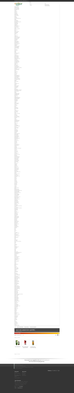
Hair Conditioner (16, 207)
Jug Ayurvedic (16, 322)
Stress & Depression (16, 135)
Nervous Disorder (16, 134)
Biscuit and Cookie (16, 261)
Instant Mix (15, 248)
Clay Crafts (15, 153)
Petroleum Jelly (16, 198)
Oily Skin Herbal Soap (16, 156)
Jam (14, 243)
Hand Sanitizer (16, 306)
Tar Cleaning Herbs (16, 91)
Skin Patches (15, 115)
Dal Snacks (15, 266)
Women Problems (16, 56)
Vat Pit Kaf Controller (16, 8)
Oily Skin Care (16, 193)
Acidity (15, 10)
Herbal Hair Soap (16, 158)
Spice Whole (15, 240)
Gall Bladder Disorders (16, 93)
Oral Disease (15, 129)
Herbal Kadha (15, 259)
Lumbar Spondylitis (16, 47)
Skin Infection (16, 111)
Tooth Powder (15, 163)
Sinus (15, 122)
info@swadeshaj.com (45, 360)
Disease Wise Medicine (17, 138)
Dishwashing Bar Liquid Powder (17, 252)
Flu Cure (15, 54)
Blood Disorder (16, 95)
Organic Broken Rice (16, 281)
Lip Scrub (15, 186)
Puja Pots (15, 310)
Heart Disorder (16, 22)
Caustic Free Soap (16, 160)
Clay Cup (15, 150)
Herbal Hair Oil (16, 204)
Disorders (15, 92)
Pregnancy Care (16, 63)
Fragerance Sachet (16, 216)
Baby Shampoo (16, 222)
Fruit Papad (15, 244)
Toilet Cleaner (15, 303)
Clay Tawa (15, 141)
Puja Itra (15, 311)
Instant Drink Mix (16, 315)
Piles (15, 82)
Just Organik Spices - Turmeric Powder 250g (33, 347)
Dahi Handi (15, 147)
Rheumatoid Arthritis (16, 38)
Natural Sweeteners (16, 234)
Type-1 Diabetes (16, 20)
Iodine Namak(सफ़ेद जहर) (17, 274)
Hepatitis (15, 102)
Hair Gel (15, 210)
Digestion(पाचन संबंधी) (16, 9)
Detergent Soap (16, 300)
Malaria (15, 51)
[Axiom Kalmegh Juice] (17, 342)
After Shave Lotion (16, 201)
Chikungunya (15, 49)
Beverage (15, 313)
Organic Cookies (16, 295)
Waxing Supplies (16, 202)
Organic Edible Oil (16, 297)
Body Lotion (15, 184)
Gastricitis (15, 11)
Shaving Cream (16, 200)
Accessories (15, 232)
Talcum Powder (16, 161)
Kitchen (15, 233)
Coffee (15, 260)
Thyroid (15, 35)
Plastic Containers (16, 268)
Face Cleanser (16, 182)
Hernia (15, 70)
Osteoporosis (15, 44)
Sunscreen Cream (16, 169)
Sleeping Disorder (16, 136)
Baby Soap (15, 223)
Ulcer (15, 34)
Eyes (15, 228)
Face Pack (15, 178)
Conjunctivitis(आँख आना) (17, 76)
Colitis (15, 128)
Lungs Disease (16, 123)
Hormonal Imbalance (16, 31)
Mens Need (15, 227)
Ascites (15, 88)
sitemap (30, 2)
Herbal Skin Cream (16, 167)
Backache (15, 40)
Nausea (15, 16)
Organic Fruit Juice (16, 285)
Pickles (15, 242)
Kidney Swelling (16, 108)
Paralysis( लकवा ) (16, 41)
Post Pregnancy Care (16, 61)
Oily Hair (15, 206)
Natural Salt (15, 273)
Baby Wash (15, 224)
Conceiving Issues (16, 60)
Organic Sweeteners (16, 290)
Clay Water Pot (16, 151)
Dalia (15, 245)
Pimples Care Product (16, 194)
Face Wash (15, 176)
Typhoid (15, 52)
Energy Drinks (16, 316)
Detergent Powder (16, 299)
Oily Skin (15, 172)
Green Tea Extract (16, 257)
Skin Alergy (15, 117)
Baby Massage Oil (16, 217)
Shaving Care (15, 199)
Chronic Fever (16, 50)
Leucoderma (15, 119)
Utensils (15, 270)
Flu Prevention (16, 53)
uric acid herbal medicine (17, 79)
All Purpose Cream (16, 168)
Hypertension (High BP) (17, 28)
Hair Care (15, 203)
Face (15, 231)
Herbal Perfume (16, 213)
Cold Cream (15, 174)
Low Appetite (15, 13)
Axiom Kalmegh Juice (17, 346)
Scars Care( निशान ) (16, 195)
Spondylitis (15, 45)
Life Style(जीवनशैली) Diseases (17, 18)
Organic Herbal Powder (17, 288)
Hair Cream (15, 211)
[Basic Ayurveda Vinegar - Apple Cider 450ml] (25, 342)
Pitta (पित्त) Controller (16, 7)
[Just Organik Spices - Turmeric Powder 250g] (33, 342)
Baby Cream (15, 220)
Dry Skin (15, 173)
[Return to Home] (15, 327)
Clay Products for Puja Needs (17, 148)
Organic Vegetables (16, 298)
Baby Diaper (15, 225)
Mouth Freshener (16, 166)
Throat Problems (16, 86)
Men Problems (16, 65)
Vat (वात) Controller (16, 6)
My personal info (24, 375)
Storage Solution (16, 267)
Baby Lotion (15, 219)
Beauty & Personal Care (17, 154)
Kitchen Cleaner (16, 251)
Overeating (15, 17)
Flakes (15, 250)
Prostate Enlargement (16, 66)
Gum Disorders (16, 131)
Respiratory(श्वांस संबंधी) (16, 120)
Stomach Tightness (16, 15)
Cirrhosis (15, 104)
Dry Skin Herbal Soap (16, 157)
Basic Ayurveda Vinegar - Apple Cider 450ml (25, 347)
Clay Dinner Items (16, 145)
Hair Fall (15, 72)
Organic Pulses (16, 279)
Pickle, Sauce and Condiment (17, 241)
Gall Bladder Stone (16, 94)
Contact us (28, 0)
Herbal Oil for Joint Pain (17, 43)
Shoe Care (15, 301)
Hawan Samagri (16, 308)
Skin (14, 109)
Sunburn (15, 118)
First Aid (15, 318)
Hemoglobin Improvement (17, 97)
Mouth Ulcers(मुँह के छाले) (17, 133)
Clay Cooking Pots (16, 140)
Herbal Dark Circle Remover (17, 192)
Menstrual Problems (16, 57)
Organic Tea (15, 282)
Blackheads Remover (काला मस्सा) (18, 190)
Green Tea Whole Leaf (16, 256)
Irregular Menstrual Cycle (17, 58)
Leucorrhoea (15, 59)
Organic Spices (16, 276)
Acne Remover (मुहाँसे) (16, 191)
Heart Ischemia (16, 26)
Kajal (15, 229)
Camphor (15, 309)
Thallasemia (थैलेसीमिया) (17, 98)
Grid (57, 335)
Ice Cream (15, 317)
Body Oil (15, 188)
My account (24, 371)
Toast (15, 275)
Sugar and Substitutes (16, 235)
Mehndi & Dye (16, 208)
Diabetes (15, 19)
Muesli (15, 249)
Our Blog (15, 324)
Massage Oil (15, 68)
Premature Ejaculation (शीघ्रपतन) (18, 67)
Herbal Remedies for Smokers (17, 90)
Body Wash (15, 183)
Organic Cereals (16, 278)
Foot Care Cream (16, 175)
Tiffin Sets (15, 269)
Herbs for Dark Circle (16, 116)
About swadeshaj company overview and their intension (17, 376)
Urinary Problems (16, 77)
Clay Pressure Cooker (16, 144)
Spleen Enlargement (16, 85)
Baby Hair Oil (15, 218)
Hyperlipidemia (16, 100)
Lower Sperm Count (16, 69)
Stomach (15, 126)
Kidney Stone (15, 107)
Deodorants (15, 215)
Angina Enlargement (16, 27)
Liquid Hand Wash (16, 304)
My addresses (23, 374)
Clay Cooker (15, 142)
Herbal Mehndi (16, 209)
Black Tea (15, 254)
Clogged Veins (16, 25)
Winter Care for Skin (16, 197)
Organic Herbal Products (17, 286)
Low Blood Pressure (16, 83)
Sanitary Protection (16, 226)
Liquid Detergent (16, 302)
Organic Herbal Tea (16, 283)
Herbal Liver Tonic (16, 103)
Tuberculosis (15, 124)
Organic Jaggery (16, 292)
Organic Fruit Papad (16, 294)
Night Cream (15, 170)
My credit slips (24, 373)
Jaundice (15, 101)
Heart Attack (15, 24)
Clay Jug (15, 152)
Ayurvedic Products (47, 4)
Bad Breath (15, 132)
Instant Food (15, 247)
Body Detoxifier (16, 32)
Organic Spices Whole (16, 277)
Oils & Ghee (15, 284)
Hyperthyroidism (16, 36)
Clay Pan (15, 143)
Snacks (15, 263)
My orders (23, 372)
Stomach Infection (16, 127)
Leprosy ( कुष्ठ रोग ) (16, 110)
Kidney (15, 106)
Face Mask (15, 181)
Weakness (15, 84)
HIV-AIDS (15, 33)
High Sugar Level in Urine (17, 78)
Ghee (15, 238)
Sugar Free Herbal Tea (16, 258)
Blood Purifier (15, 99)
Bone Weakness (16, 42)
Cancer (15, 29)
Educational (15, 319)
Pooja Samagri (16, 307)
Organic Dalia (15, 293)
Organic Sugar (16, 291)
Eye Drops (15, 74)
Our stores (15, 372)
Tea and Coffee (16, 253)
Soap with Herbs (16, 159)
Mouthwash (15, 165)
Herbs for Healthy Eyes (17, 75)
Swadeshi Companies (16, 325)
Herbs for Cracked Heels (17, 113)
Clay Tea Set (15, 149)
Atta (14, 272)
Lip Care (15, 185)
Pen (14, 320)
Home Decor (15, 323)
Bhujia (15, 265)
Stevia (15, 236)
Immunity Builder (16, 81)
